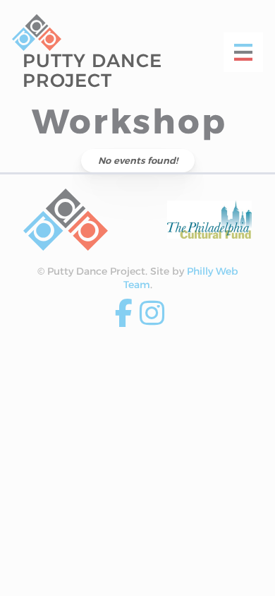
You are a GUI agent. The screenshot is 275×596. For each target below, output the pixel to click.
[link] (65, 220)
